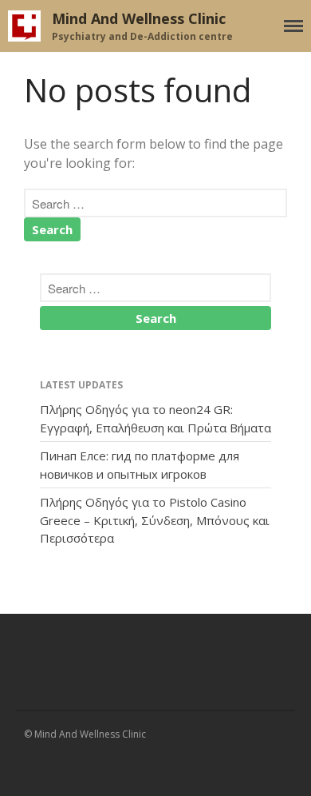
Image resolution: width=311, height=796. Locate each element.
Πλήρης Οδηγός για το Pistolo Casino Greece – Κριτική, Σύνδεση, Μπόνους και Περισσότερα (155, 520)
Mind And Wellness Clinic (139, 18)
